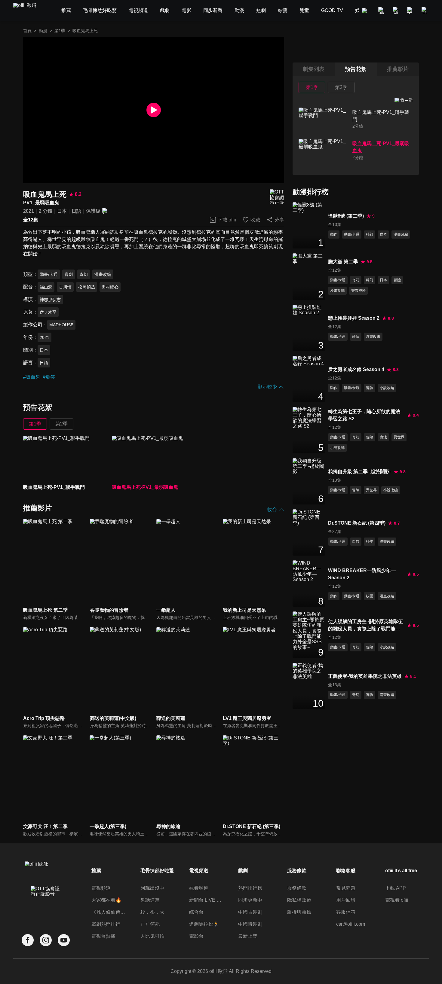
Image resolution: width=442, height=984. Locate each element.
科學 (369, 541)
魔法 (383, 437)
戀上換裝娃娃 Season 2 (353, 318)
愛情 (355, 336)
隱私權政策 (299, 900)
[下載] (410, 10)
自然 (355, 541)
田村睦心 (110, 287)
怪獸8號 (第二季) (346, 215)
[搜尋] (381, 10)
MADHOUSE (61, 324)
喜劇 (68, 274)
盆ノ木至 (48, 312)
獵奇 (383, 234)
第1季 (59, 30)
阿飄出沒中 (152, 888)
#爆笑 (49, 376)
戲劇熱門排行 (105, 924)
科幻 (369, 234)
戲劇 (243, 870)
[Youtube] (64, 940)
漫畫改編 (102, 274)
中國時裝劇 (250, 924)
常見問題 (345, 888)
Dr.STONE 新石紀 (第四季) (356, 523)
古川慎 (65, 287)
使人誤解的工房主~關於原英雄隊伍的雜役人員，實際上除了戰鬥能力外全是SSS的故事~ (365, 625)
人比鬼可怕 (152, 936)
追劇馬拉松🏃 (204, 924)
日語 (76, 211)
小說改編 (387, 388)
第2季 (61, 423)
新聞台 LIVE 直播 (206, 900)
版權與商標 (299, 912)
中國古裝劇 (250, 912)
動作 (333, 234)
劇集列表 (313, 69)
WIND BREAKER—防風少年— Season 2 (362, 574)
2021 (28, 211)
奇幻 (83, 274)
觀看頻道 (198, 888)
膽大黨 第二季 (343, 261)
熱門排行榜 (250, 888)
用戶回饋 (345, 900)
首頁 (27, 30)
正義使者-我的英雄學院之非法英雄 (365, 676)
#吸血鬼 (31, 376)
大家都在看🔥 (106, 900)
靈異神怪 (358, 290)
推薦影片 (398, 69)
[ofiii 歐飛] (28, 11)
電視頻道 (101, 888)
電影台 (196, 936)
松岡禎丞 (86, 287)
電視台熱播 (103, 936)
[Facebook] (28, 940)
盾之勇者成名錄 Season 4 (356, 369)
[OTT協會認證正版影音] (277, 196)
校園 (369, 596)
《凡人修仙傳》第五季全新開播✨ (109, 912)
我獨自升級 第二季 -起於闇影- (359, 471)
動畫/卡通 (49, 274)
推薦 (96, 870)
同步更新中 (250, 900)
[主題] (425, 10)
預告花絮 (356, 69)
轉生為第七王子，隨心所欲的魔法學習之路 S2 (364, 415)
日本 (62, 211)
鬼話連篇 (150, 900)
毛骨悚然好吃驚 (157, 870)
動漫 (43, 30)
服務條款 (296, 888)
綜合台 (196, 912)
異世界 (399, 437)
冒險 (397, 280)
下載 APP (395, 888)
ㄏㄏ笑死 (150, 924)
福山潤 (46, 287)
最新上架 (247, 936)
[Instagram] (46, 940)
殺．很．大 (152, 912)
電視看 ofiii (396, 900)
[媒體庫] (396, 10)
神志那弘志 (50, 299)
